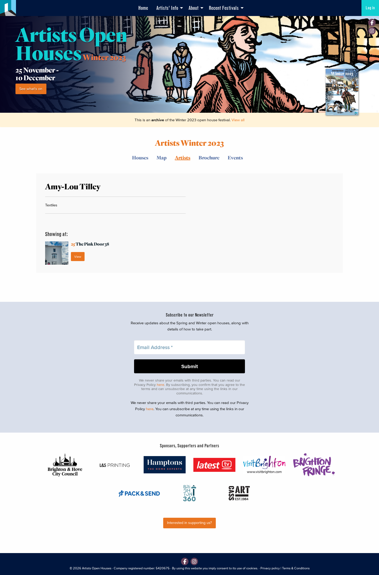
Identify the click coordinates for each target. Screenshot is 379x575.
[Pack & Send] (140, 493)
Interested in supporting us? (189, 523)
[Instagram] (372, 31)
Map (161, 157)
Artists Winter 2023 (189, 142)
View (77, 256)
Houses (140, 157)
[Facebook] (372, 22)
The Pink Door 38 (90, 244)
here (160, 385)
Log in (370, 7)
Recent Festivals (224, 8)
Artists (182, 157)
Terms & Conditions (296, 568)
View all (238, 120)
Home (143, 8)
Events (235, 157)
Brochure (209, 157)
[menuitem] (143, 8)
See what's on (30, 89)
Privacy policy (270, 568)
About (193, 8)
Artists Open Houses (96, 568)
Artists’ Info (167, 8)
